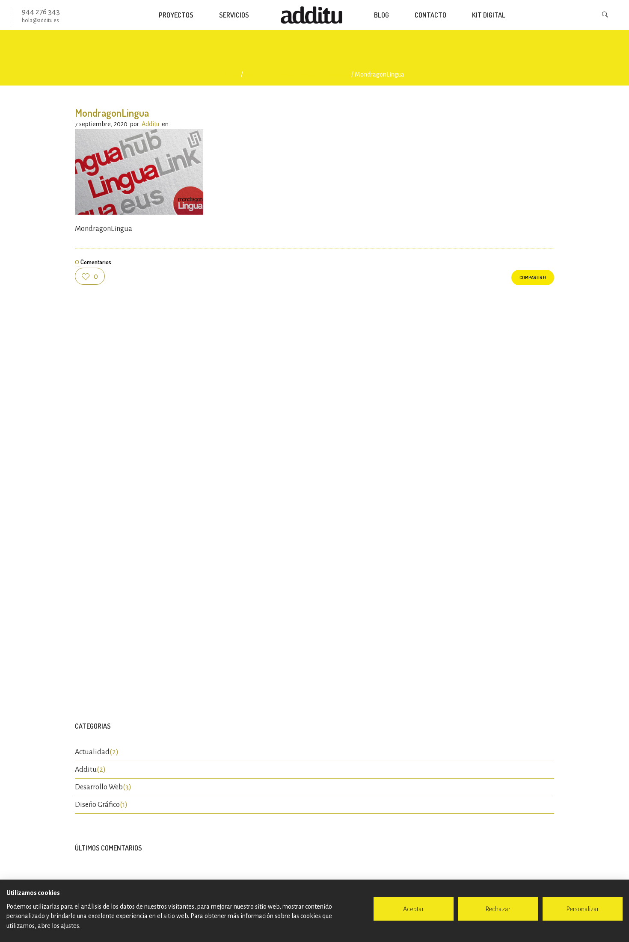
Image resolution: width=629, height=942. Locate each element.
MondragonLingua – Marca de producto (297, 74)
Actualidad (92, 752)
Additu (150, 124)
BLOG (381, 15)
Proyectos (176, 15)
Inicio (232, 74)
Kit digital (488, 15)
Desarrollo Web (99, 787)
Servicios (234, 15)
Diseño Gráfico (97, 805)
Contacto (430, 15)
